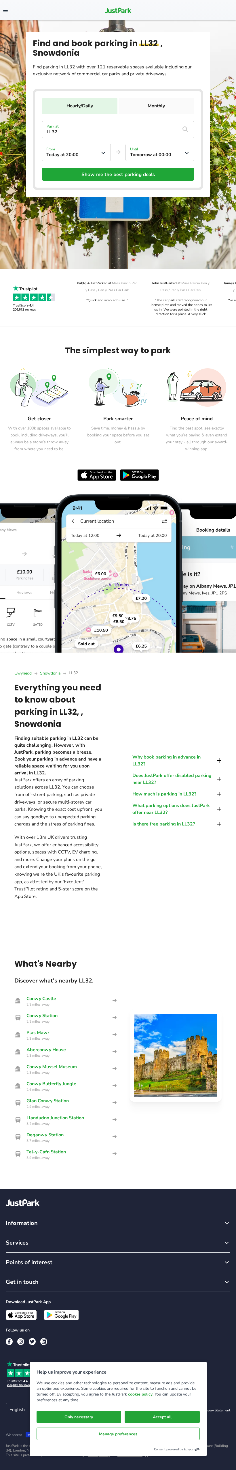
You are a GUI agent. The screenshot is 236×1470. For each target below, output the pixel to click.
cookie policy (140, 1394)
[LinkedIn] (43, 1341)
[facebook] (9, 1341)
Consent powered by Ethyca (173, 1449)
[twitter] (32, 1341)
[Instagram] (20, 1341)
